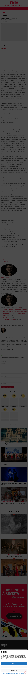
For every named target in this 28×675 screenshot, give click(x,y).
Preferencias (14, 670)
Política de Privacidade (20, 673)
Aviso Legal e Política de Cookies (9, 673)
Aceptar (14, 663)
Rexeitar (14, 667)
